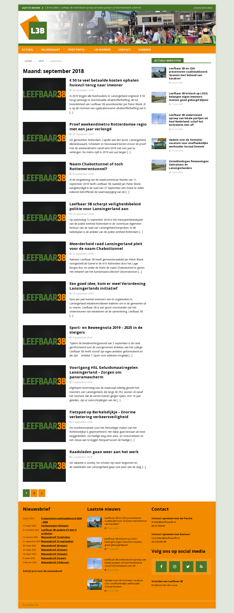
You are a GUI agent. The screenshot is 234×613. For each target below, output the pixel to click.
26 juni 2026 (177, 82)
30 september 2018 (82, 90)
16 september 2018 (82, 214)
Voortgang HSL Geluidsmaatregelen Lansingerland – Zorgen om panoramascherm (103, 372)
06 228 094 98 (159, 541)
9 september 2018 (82, 337)
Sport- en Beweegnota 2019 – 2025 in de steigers (105, 330)
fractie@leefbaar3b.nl (164, 522)
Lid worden (102, 49)
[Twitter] (187, 566)
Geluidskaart (50, 49)
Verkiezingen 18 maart (55, 525)
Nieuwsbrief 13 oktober (55, 537)
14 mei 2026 (177, 150)
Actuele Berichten (167, 60)
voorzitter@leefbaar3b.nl (166, 538)
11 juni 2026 (177, 104)
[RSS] (201, 566)
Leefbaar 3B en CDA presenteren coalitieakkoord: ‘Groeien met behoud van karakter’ (188, 73)
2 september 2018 (82, 457)
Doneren (144, 49)
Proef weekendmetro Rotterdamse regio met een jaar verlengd (108, 126)
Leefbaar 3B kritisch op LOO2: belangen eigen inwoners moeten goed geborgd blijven (188, 97)
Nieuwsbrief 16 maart (54, 554)
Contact (124, 49)
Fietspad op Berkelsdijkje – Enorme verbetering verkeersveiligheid (102, 414)
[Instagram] (174, 566)
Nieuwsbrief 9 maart (53, 558)
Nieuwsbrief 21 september (57, 541)
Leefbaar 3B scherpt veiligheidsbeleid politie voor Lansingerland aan (105, 206)
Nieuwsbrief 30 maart (54, 545)
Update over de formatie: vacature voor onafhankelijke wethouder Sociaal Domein (188, 143)
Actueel (27, 49)
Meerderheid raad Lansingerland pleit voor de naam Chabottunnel (105, 246)
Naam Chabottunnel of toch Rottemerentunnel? (96, 166)
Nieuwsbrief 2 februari (55, 562)
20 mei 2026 (177, 129)
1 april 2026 (176, 172)
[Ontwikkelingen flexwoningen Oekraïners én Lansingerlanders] (159, 165)
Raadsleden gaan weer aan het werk (104, 451)
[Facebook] (161, 566)
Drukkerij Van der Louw (164, 585)
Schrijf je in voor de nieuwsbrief (42, 571)
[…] (71, 112)
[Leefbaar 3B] (117, 43)
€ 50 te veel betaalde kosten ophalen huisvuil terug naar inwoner (104, 82)
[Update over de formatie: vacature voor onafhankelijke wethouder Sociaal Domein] (159, 143)
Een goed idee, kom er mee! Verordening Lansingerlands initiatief (107, 286)
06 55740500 (158, 525)
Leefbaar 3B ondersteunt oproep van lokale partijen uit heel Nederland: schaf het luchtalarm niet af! (188, 120)
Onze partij (76, 49)
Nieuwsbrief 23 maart (54, 549)
